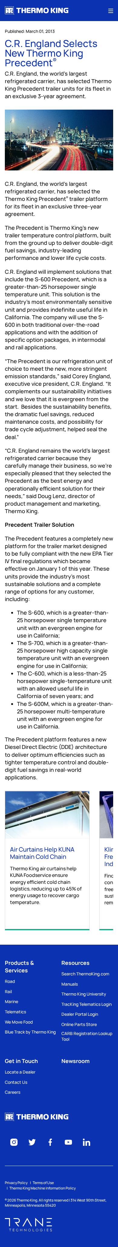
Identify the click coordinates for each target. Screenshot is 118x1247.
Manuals (69, 984)
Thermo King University (83, 994)
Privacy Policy (16, 1182)
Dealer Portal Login (79, 1014)
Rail (8, 991)
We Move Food (19, 1022)
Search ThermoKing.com (85, 974)
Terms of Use (43, 1182)
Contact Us (16, 1082)
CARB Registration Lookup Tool (86, 1036)
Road (10, 981)
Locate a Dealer (20, 1072)
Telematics (15, 1012)
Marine (11, 1001)
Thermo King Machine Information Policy (42, 1188)
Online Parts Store (79, 1024)
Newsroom (75, 1061)
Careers (12, 1092)
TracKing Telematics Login (86, 1004)
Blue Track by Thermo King (30, 1032)
